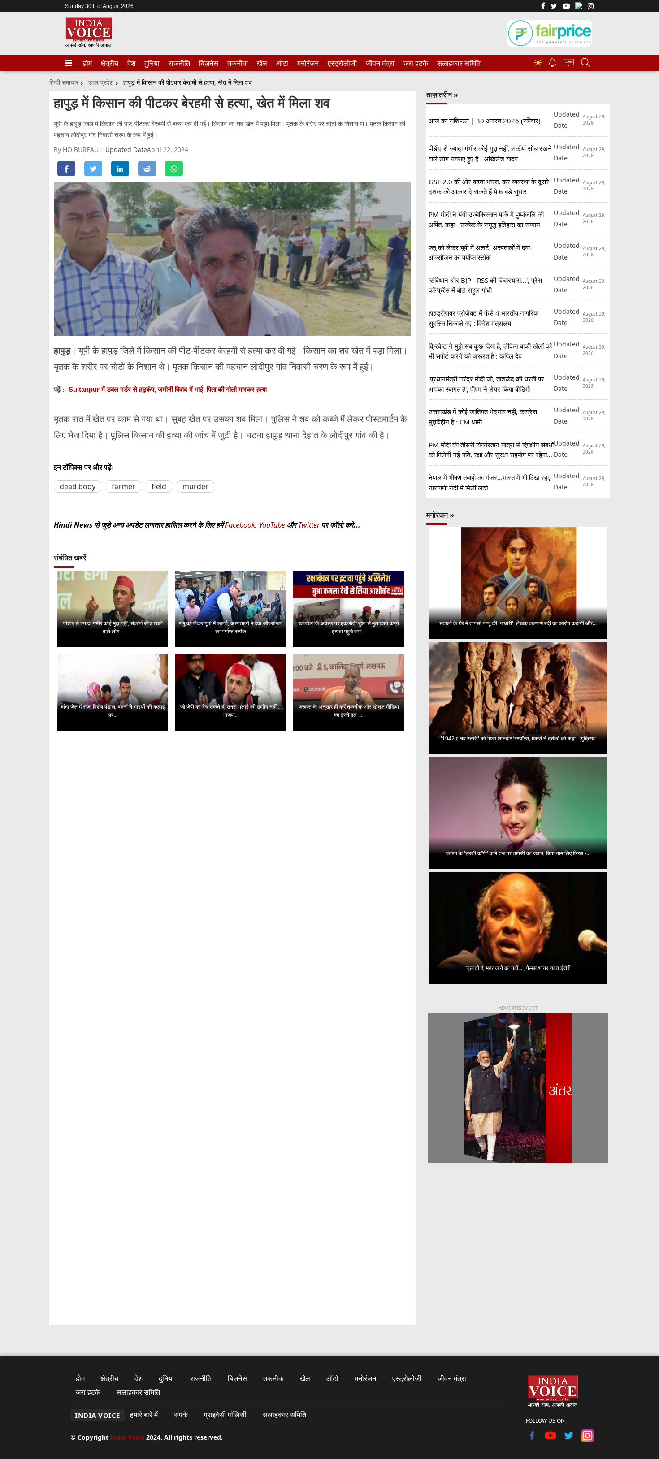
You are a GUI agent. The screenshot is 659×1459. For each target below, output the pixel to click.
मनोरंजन (306, 63)
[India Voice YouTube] (550, 1439)
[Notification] (552, 65)
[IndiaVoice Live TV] (569, 64)
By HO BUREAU (77, 149)
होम (87, 63)
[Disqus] (232, 851)
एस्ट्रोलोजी (340, 63)
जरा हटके (414, 63)
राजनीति (178, 63)
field (159, 486)
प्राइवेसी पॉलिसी (225, 1415)
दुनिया (151, 63)
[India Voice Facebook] (543, 7)
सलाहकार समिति (456, 63)
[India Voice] (88, 45)
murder (195, 486)
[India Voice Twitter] (554, 7)
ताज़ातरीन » (442, 95)
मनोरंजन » (440, 515)
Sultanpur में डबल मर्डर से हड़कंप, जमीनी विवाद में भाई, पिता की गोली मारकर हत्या (168, 389)
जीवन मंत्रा (378, 63)
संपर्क (181, 1415)
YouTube (273, 525)
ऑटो (281, 63)
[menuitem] (87, 63)
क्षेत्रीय (108, 63)
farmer (123, 486)
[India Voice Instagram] (591, 7)
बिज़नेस (207, 63)
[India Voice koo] (578, 7)
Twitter (309, 525)
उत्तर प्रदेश (100, 82)
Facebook (240, 525)
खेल (261, 63)
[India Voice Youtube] (566, 7)
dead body (77, 486)
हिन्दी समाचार (63, 82)
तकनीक (236, 63)
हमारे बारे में (144, 1415)
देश (130, 63)
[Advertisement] (518, 1244)
